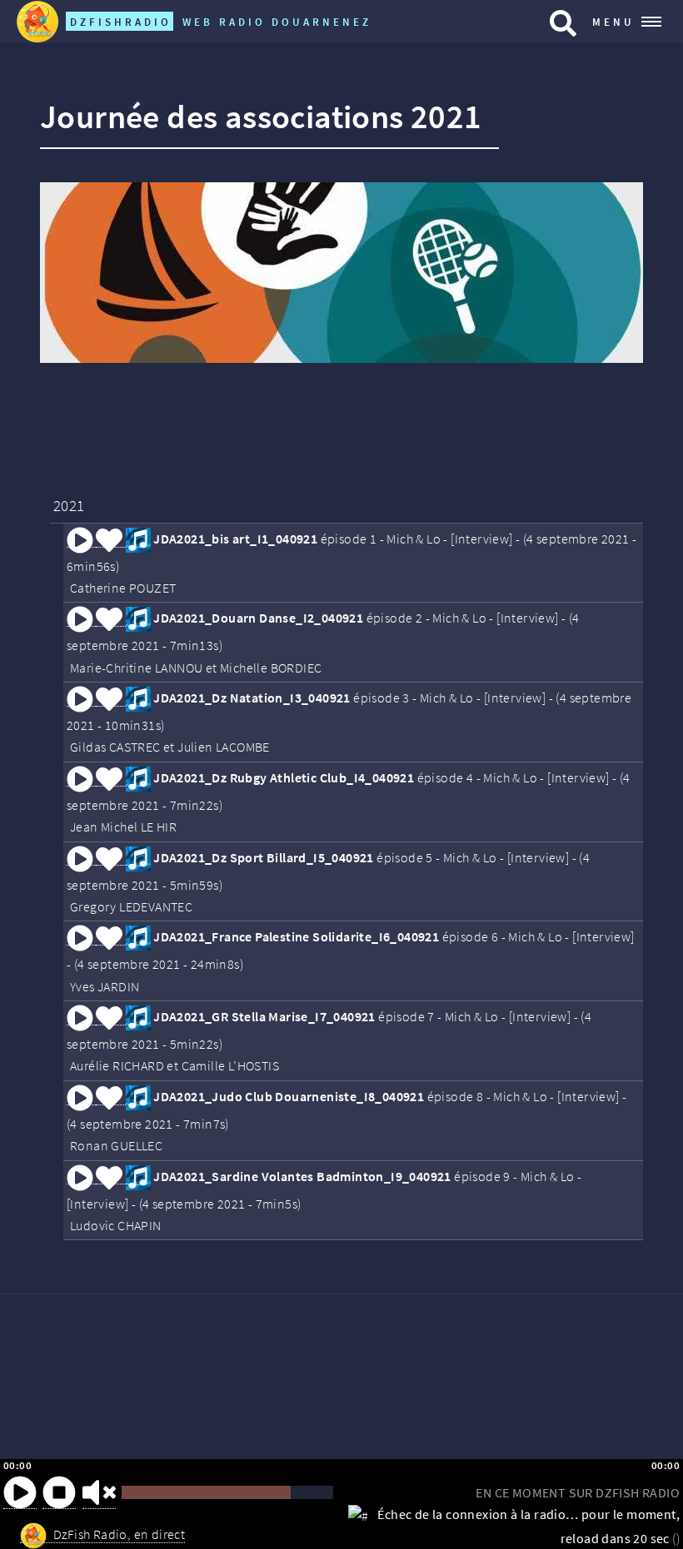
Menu (613, 21)
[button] (20, 1492)
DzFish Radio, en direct (119, 1534)
